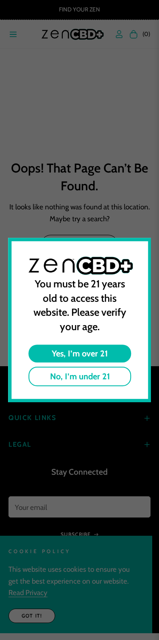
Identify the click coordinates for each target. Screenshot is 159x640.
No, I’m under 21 (79, 376)
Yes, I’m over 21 (80, 353)
